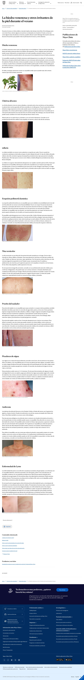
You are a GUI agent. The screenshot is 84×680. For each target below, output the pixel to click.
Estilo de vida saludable (12, 8)
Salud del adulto (22, 8)
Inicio (3, 8)
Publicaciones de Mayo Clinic (72, 46)
